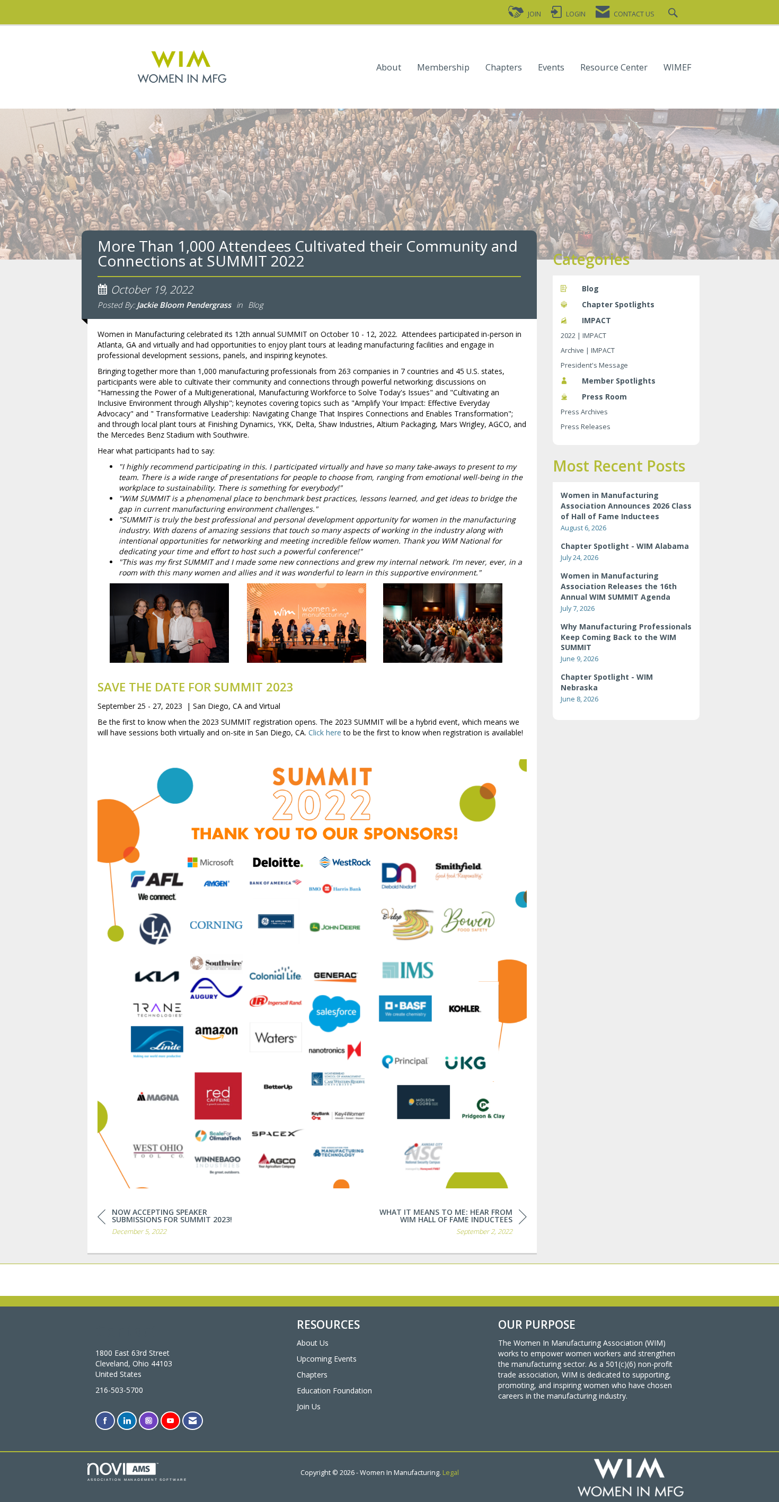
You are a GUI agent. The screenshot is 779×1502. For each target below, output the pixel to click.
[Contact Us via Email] (192, 1420)
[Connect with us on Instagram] (148, 1420)
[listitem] (626, 511)
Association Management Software (137, 1479)
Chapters (503, 67)
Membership (443, 67)
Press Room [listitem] (604, 397)
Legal (450, 1472)
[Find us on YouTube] (170, 1420)
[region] (447, 1223)
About (388, 67)
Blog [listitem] (590, 288)
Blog (255, 304)
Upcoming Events (327, 1359)
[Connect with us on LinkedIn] (127, 1420)
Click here (324, 732)
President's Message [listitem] (594, 365)
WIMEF (677, 67)
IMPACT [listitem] (596, 320)
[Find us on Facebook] (105, 1420)
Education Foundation (334, 1390)
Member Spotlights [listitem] (619, 381)
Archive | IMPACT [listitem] (588, 350)
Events (551, 67)
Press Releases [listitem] (585, 426)
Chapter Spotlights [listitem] (618, 304)
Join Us (309, 1406)
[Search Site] (674, 14)
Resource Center (614, 67)
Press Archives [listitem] (584, 411)
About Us (313, 1343)
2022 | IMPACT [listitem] (583, 335)
